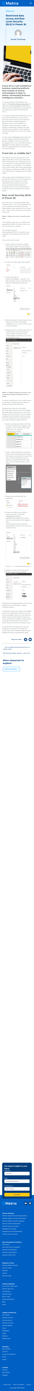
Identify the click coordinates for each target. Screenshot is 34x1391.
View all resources (11, 669)
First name (7, 1170)
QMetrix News (10, 11)
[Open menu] (29, 3)
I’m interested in (9, 1186)
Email (6, 1178)
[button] (25, 639)
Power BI (16, 106)
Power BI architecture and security (19, 104)
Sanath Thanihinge (18, 39)
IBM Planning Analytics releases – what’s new (16, 653)
